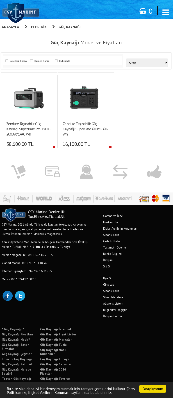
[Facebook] (7, 295)
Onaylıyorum (153, 388)
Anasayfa (10, 27)
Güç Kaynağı (69, 27)
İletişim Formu (112, 316)
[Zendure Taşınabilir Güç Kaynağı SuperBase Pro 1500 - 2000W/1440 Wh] (27, 97)
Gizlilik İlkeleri (112, 241)
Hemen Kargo (42, 61)
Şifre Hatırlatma (113, 297)
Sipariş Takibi (111, 235)
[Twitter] (19, 295)
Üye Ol (107, 278)
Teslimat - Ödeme (114, 247)
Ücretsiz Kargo (18, 61)
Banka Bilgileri (112, 254)
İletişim (108, 260)
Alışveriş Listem (113, 303)
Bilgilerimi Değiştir (115, 310)
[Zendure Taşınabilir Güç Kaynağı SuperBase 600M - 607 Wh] (84, 97)
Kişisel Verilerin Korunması (120, 228)
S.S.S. (107, 266)
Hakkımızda (110, 222)
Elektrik (39, 27)
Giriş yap (108, 285)
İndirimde (64, 61)
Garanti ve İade (113, 216)
